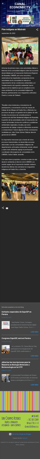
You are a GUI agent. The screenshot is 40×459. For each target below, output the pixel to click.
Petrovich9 (24, 438)
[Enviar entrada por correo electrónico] (7, 209)
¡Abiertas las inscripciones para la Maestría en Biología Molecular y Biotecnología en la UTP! (16, 364)
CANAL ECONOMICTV (20, 5)
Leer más (34, 332)
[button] (37, 30)
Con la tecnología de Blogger (21, 434)
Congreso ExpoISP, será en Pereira (16, 338)
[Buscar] (37, 4)
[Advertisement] (20, 279)
